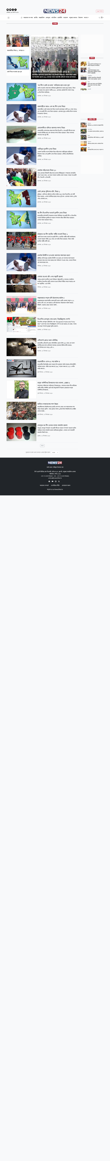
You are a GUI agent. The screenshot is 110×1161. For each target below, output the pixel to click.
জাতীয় (35, 18)
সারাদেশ (65, 18)
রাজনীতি (60, 18)
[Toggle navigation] (9, 17)
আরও (42, 445)
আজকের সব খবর (28, 18)
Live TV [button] (99, 11)
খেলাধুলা (48, 18)
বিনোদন (80, 18)
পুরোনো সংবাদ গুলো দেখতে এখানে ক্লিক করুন (38, 452)
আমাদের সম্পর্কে (44, 485)
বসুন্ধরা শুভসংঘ (73, 18)
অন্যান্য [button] (86, 18)
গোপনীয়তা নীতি (55, 485)
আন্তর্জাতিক (41, 18)
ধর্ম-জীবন (53, 18)
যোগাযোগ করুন (66, 485)
